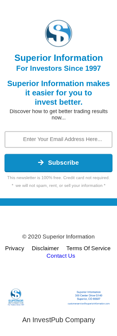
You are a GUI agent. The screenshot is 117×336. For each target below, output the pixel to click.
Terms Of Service (88, 248)
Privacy (14, 248)
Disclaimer (45, 248)
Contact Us (60, 256)
